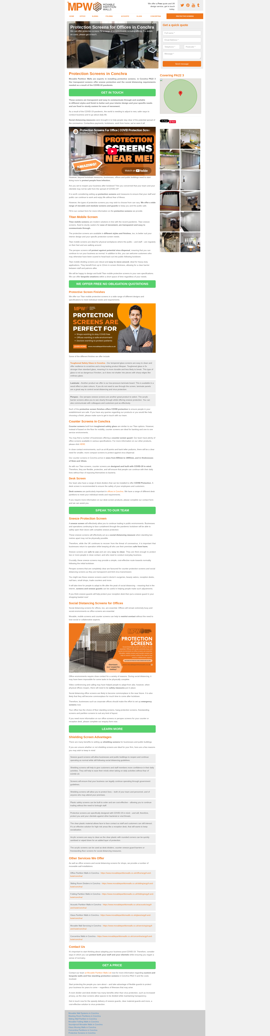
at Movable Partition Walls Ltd (98, 973)
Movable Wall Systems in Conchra (83, 1013)
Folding (109, 16)
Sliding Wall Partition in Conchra (82, 1019)
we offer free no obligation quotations (112, 284)
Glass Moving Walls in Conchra (82, 1027)
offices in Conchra (115, 491)
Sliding (95, 16)
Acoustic (125, 16)
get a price (112, 965)
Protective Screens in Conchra (81, 1033)
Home (71, 16)
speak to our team (112, 510)
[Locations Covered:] (68, 2)
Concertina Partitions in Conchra (82, 1030)
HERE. (83, 444)
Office (82, 16)
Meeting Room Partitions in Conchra (84, 1016)
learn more (112, 729)
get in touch (112, 92)
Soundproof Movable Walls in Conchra (85, 1024)
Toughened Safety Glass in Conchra (87, 363)
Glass (139, 16)
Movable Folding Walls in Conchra (83, 1021)
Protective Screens (185, 16)
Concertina (155, 16)
